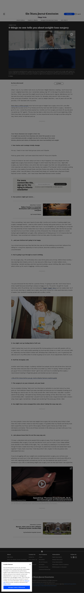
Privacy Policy (6, 584)
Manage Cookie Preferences (16, 587)
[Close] (30, 564)
